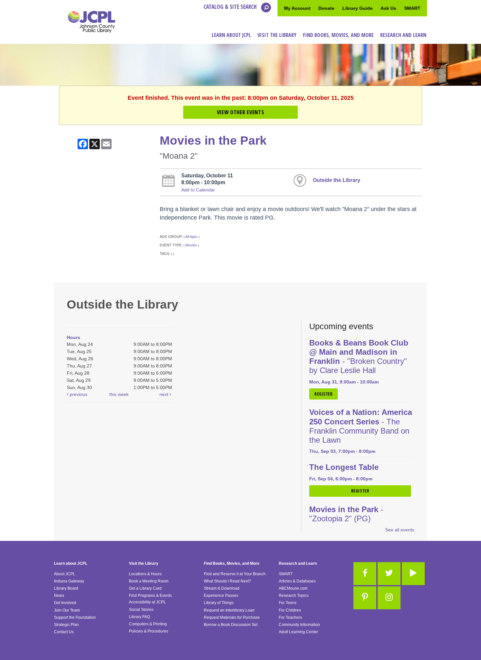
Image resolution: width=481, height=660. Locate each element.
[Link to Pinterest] (364, 597)
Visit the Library (143, 563)
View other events (240, 112)
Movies (191, 245)
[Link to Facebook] (364, 573)
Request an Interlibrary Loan (229, 610)
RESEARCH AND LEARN (403, 35)
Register (323, 394)
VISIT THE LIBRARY (277, 35)
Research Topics (294, 595)
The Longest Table (344, 467)
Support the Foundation (75, 617)
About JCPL (64, 574)
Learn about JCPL (70, 563)
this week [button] (119, 394)
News (59, 595)
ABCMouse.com (293, 588)
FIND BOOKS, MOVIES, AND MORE (338, 35)
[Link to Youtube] (413, 573)
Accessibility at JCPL (147, 602)
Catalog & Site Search (231, 6)
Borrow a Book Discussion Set (231, 624)
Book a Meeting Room (149, 581)
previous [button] (77, 394)
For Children (290, 610)
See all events (399, 529)
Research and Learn (298, 563)
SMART (412, 8)
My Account (297, 8)
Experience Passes (221, 595)
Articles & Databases (297, 581)
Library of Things (219, 602)
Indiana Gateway (69, 581)
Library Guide (357, 8)
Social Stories (141, 609)
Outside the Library (336, 180)
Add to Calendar (198, 189)
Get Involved (65, 602)
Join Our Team (67, 610)
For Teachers (290, 617)
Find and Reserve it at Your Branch (235, 574)
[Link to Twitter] (389, 573)
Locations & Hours (145, 574)
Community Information (299, 624)
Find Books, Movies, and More (231, 563)
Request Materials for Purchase (232, 617)
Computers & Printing (148, 624)
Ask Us (388, 8)
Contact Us (64, 632)
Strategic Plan (66, 624)
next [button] (164, 394)
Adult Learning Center (298, 632)
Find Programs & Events (150, 595)
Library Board (66, 588)
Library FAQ (139, 617)
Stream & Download (222, 588)
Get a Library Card (145, 588)
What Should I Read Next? (227, 581)
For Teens (287, 602)
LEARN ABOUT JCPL (231, 35)
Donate (326, 8)
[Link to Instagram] (389, 597)
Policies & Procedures (148, 631)
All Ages (191, 237)
